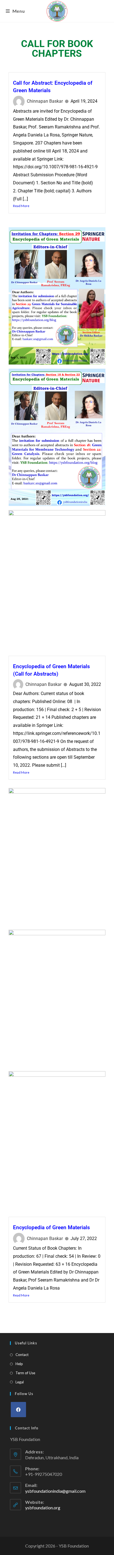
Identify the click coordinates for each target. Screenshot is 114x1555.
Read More (21, 206)
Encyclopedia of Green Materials (51, 1227)
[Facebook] (18, 1409)
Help (19, 1364)
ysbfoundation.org (42, 1507)
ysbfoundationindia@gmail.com (55, 1491)
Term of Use (25, 1373)
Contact (21, 1354)
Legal (19, 1382)
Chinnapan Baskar (45, 101)
